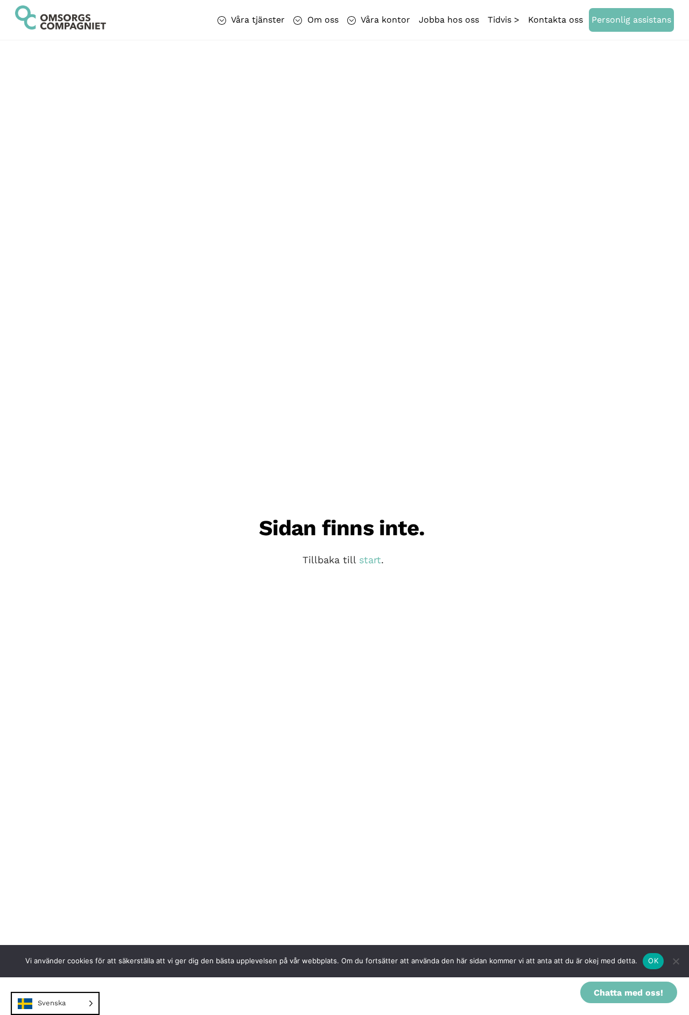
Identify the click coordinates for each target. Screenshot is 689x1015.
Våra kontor (384, 20)
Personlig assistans (631, 20)
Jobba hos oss (449, 20)
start (370, 559)
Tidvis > (503, 20)
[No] (675, 961)
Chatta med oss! (628, 993)
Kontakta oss (555, 20)
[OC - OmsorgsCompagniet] (60, 24)
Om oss (322, 20)
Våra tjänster (257, 20)
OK (653, 960)
